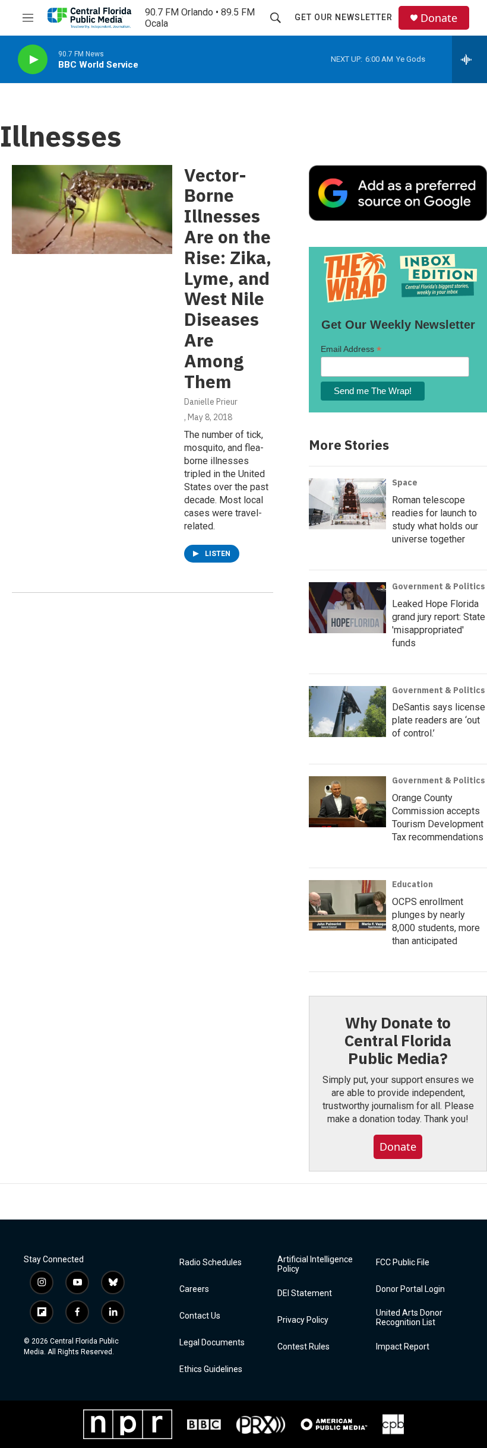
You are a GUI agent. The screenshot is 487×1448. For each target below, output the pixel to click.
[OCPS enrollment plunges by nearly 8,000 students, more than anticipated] (347, 905)
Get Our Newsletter (344, 17)
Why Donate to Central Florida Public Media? (397, 1040)
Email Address (351, 349)
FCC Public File (402, 1262)
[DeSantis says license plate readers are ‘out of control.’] (347, 711)
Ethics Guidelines (210, 1369)
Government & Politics (438, 586)
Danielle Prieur (211, 401)
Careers (194, 1289)
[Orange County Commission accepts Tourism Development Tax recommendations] (347, 801)
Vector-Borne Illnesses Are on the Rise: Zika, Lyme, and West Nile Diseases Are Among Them (227, 278)
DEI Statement (304, 1293)
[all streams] (469, 59)
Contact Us (199, 1316)
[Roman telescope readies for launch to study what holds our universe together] (347, 503)
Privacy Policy (302, 1320)
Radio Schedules (210, 1262)
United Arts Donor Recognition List (409, 1318)
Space (405, 482)
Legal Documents (212, 1342)
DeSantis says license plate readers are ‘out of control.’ (438, 720)
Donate (438, 18)
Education (412, 884)
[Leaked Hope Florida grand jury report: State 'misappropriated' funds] (347, 607)
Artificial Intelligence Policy (315, 1264)
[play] (32, 59)
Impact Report (402, 1346)
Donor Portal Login (410, 1289)
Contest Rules (303, 1346)
